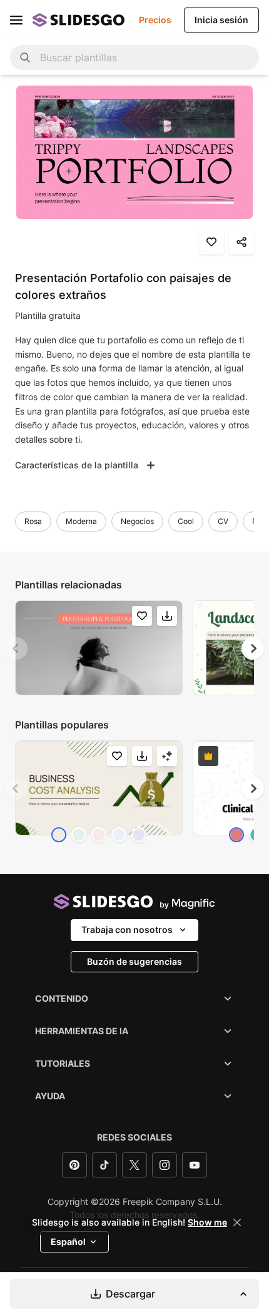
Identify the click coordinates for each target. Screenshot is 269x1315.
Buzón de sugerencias (134, 961)
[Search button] (25, 57)
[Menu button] (16, 20)
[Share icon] (241, 241)
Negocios (137, 521)
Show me (207, 1222)
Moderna (81, 521)
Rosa (33, 521)
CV (223, 521)
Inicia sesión (221, 19)
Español (68, 1241)
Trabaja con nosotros (127, 929)
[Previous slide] (16, 648)
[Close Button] (237, 1222)
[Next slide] (252, 648)
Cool (186, 521)
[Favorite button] (211, 241)
